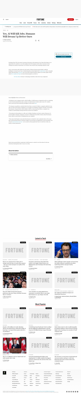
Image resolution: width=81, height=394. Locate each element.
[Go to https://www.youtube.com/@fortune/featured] (77, 391)
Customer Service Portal (47, 375)
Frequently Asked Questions (48, 373)
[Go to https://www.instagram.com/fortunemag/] (73, 391)
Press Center (69, 375)
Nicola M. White (73, 296)
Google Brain (42, 71)
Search (7, 19)
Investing (57, 289)
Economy (31, 354)
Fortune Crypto (32, 373)
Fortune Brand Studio (59, 375)
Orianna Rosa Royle (8, 268)
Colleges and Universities (11, 289)
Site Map (68, 381)
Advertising (57, 373)
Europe (25, 383)
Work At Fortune (69, 377)
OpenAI (58, 259)
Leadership (43, 22)
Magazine (31, 385)
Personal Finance (38, 383)
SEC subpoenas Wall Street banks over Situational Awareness (64, 293)
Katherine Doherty (66, 296)
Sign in (76, 19)
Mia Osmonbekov (7, 296)
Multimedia (59, 22)
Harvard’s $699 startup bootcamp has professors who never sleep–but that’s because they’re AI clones (14, 293)
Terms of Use (27, 391)
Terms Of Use (46, 379)
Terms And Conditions (70, 379)
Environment (26, 385)
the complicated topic (16, 73)
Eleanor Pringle (59, 333)
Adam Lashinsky (7, 39)
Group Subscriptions (58, 383)
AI (7, 30)
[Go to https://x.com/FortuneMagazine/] (69, 391)
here (36, 103)
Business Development (59, 381)
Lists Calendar (14, 387)
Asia (24, 381)
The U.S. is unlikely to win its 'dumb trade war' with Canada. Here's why (14, 357)
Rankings (54, 22)
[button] (21, 22)
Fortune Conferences (59, 379)
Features (37, 373)
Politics (31, 381)
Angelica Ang (33, 296)
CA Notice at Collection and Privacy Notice (39, 391)
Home (21, 22)
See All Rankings (14, 385)
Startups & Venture (34, 259)
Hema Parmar (58, 296)
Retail (31, 377)
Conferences (37, 381)
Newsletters (6, 354)
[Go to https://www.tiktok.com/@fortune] (75, 391)
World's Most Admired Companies (17, 383)
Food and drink (44, 259)
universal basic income (17, 121)
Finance (35, 22)
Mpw (36, 377)
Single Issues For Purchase (48, 381)
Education (37, 385)
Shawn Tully (38, 363)
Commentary (37, 375)
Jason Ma (32, 363)
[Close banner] (70, 54)
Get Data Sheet (17, 76)
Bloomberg (58, 297)
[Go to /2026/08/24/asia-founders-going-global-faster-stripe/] (40, 280)
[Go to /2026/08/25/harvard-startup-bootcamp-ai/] (14, 280)
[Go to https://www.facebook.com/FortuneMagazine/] (66, 391)
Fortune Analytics (58, 377)
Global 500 (13, 377)
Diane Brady (6, 360)
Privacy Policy (46, 377)
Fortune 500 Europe (15, 379)
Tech (39, 22)
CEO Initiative (38, 379)
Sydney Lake (32, 332)
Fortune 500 (29, 22)
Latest (24, 22)
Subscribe (71, 19)
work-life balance (13, 259)
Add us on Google (63, 56)
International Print (46, 383)
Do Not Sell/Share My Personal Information (49, 391)
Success (5, 259)
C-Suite (56, 325)
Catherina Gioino (33, 268)
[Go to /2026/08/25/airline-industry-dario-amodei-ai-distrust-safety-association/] (66, 250)
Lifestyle (49, 22)
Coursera (20, 72)
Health (31, 375)
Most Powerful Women (15, 381)
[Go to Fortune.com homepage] (40, 19)
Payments (33, 289)
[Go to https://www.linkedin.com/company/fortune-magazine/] (71, 391)
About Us (68, 373)
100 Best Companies (15, 373)
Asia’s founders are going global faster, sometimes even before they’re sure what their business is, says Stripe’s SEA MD (39, 293)
